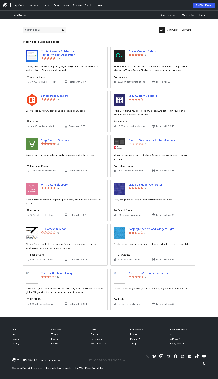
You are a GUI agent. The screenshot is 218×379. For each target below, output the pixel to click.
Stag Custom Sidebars (55, 140)
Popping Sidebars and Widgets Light (151, 229)
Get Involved (136, 329)
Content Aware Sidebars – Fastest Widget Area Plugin (58, 53)
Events (133, 334)
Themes (55, 334)
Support (95, 334)
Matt (173, 334)
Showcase (56, 329)
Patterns (55, 343)
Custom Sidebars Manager (57, 273)
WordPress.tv (98, 343)
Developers (96, 339)
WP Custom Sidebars (54, 184)
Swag (134, 343)
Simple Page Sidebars (54, 95)
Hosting (15, 339)
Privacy (15, 343)
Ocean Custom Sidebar (143, 51)
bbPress (175, 339)
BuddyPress (177, 343)
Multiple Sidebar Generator (145, 184)
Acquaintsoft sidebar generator (148, 273)
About (15, 329)
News (14, 334)
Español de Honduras (50, 360)
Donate (135, 339)
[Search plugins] (63, 30)
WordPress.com (179, 329)
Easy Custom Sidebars (142, 95)
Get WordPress (204, 5)
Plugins (54, 339)
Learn (93, 329)
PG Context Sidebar (53, 229)
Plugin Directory (20, 15)
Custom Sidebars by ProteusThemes (151, 140)
